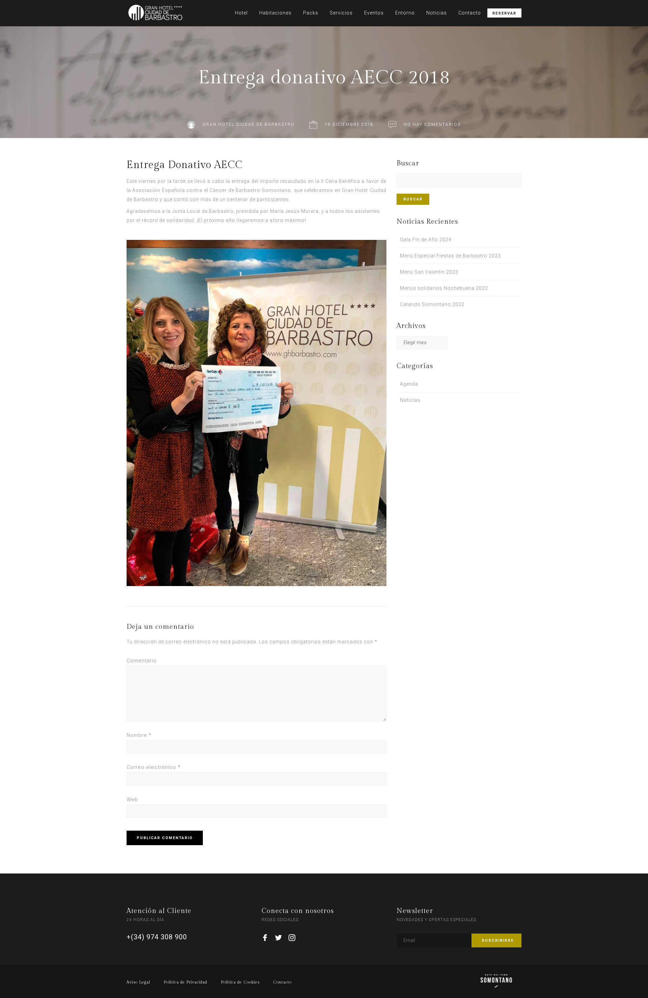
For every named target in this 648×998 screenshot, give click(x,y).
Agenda (409, 384)
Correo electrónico (154, 767)
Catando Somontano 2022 (432, 304)
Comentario (142, 661)
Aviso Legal (138, 982)
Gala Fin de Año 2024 (426, 239)
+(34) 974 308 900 (157, 937)
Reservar (504, 13)
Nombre (139, 735)
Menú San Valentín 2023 (429, 272)
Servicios (341, 13)
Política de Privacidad (185, 982)
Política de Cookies (240, 982)
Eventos (374, 13)
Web (132, 800)
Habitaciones (275, 13)
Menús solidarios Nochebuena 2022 (444, 288)
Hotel (241, 13)
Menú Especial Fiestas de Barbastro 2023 (450, 255)
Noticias (436, 13)
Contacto (469, 13)
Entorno (405, 13)
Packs (310, 13)
